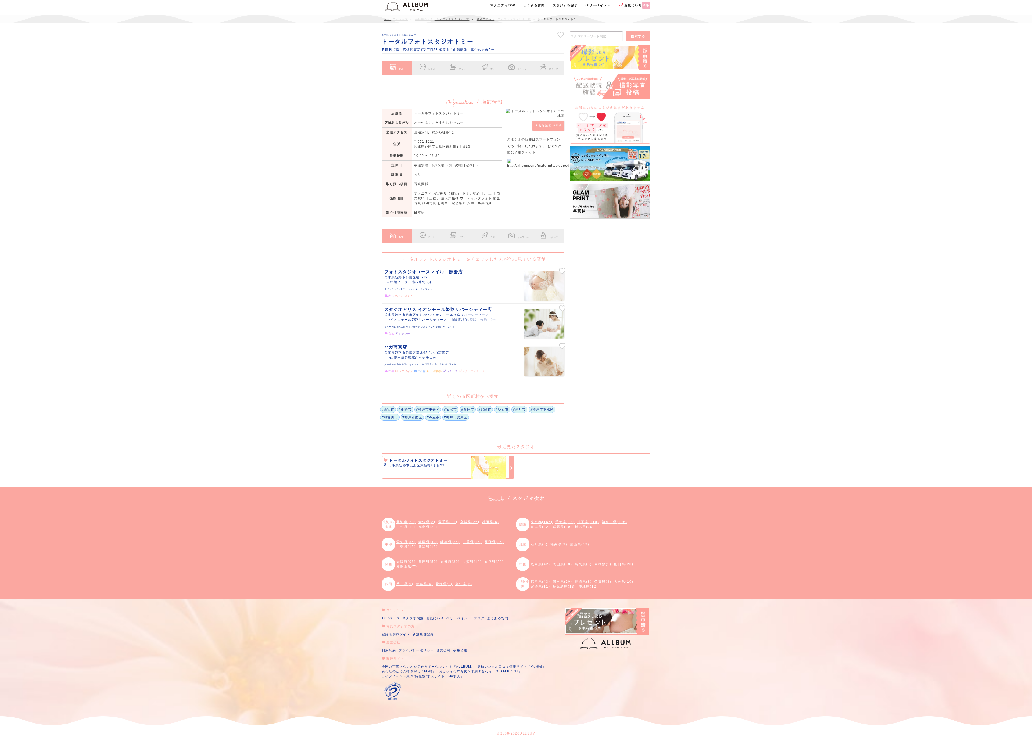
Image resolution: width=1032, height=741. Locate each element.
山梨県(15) (406, 547)
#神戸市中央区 (427, 409)
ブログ (479, 618)
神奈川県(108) (614, 522)
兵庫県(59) (428, 562)
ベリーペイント (458, 618)
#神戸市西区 (412, 417)
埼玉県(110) (588, 522)
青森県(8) (426, 522)
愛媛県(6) (444, 584)
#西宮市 (388, 409)
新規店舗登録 (423, 634)
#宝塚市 (450, 409)
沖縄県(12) (588, 586)
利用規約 (389, 650)
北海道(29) (406, 522)
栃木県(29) (584, 527)
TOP (401, 68)
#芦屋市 (433, 417)
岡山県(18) (562, 564)
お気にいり (636, 5)
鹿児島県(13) (564, 586)
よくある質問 (497, 618)
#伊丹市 (519, 409)
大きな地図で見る (548, 126)
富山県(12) (579, 544)
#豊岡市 (467, 409)
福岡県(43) (540, 582)
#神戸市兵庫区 (455, 417)
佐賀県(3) (602, 582)
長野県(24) (494, 542)
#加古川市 (390, 417)
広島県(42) (540, 564)
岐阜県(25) (450, 542)
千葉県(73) (565, 522)
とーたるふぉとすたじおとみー (399, 34)
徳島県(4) (424, 584)
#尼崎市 (484, 409)
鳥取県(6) (583, 564)
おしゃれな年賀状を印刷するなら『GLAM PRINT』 (480, 671)
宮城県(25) (469, 522)
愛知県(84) (406, 542)
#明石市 (502, 409)
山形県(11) (406, 527)
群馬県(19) (562, 527)
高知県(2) (463, 584)
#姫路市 (405, 409)
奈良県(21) (494, 562)
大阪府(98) (406, 562)
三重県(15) (472, 542)
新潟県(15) (428, 547)
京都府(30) (450, 562)
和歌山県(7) (406, 567)
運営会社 (443, 650)
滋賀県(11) (472, 562)
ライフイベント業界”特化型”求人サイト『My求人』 (423, 676)
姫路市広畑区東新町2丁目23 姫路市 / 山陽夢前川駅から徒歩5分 (438, 50)
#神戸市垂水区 (542, 409)
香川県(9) (404, 584)
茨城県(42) (540, 527)
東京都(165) (542, 522)
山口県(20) (623, 564)
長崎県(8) (583, 582)
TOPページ (391, 618)
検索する (638, 36)
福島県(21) (428, 527)
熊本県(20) (562, 582)
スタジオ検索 (413, 618)
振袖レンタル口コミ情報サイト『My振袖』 (511, 666)
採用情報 (460, 650)
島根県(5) (602, 564)
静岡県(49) (428, 542)
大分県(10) (623, 582)
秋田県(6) (490, 522)
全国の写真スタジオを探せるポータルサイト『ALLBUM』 (428, 666)
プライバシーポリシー (416, 650)
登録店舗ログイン (396, 634)
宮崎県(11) (540, 586)
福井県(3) (558, 544)
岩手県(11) (447, 522)
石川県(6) (539, 544)
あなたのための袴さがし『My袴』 (409, 671)
